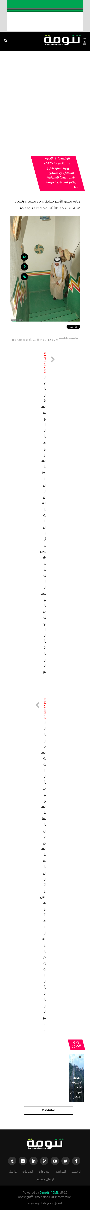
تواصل (13, 1171)
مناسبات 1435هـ (55, 163)
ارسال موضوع (45, 1179)
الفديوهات (44, 1171)
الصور (49, 159)
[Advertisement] (45, 98)
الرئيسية (64, 159)
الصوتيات (27, 1171)
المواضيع (60, 1171)
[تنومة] (45, 1144)
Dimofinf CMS (49, 1193)
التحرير (61, 338)
